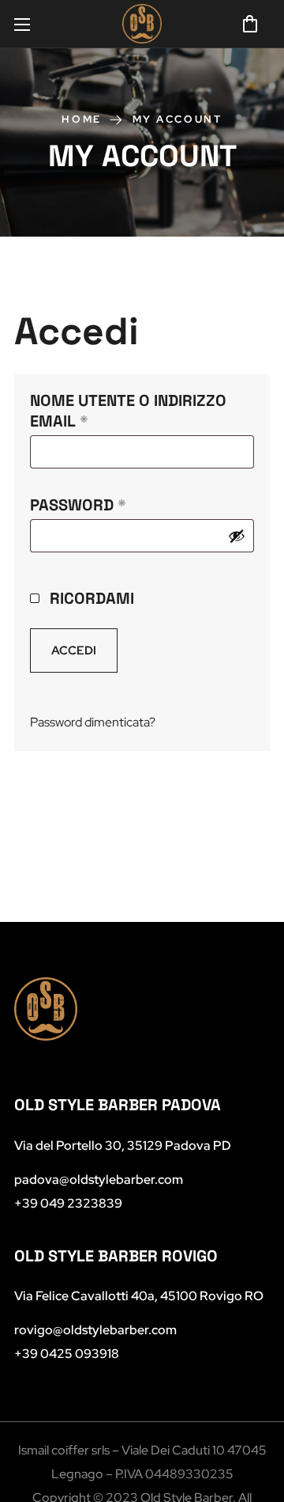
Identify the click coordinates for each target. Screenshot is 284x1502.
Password (116, 505)
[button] (250, 24)
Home (81, 119)
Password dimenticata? (92, 722)
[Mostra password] (236, 535)
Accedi (73, 650)
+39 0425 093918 (66, 1353)
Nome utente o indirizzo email (128, 410)
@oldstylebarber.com (95, 1330)
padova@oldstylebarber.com (98, 1179)
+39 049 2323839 (68, 1203)
